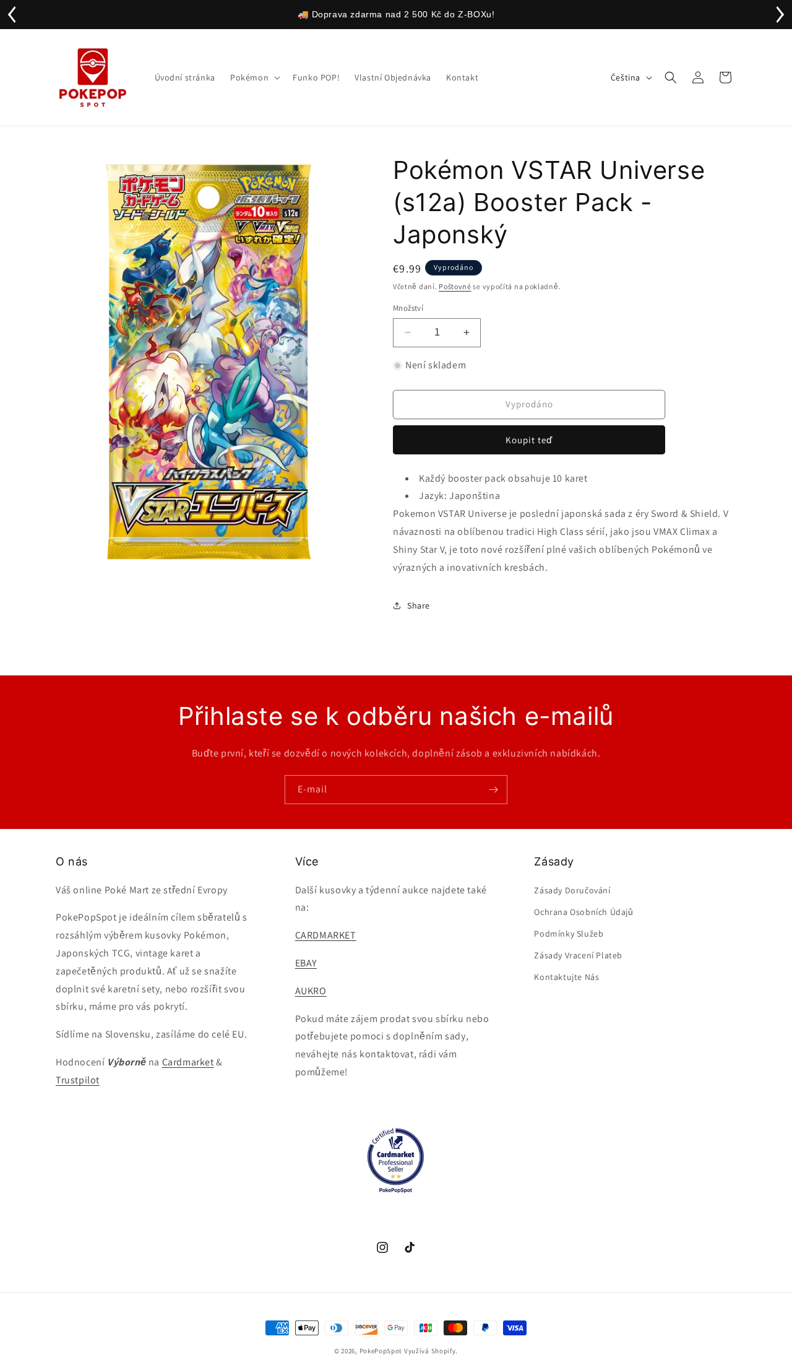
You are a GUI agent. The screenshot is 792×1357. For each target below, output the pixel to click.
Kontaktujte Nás (566, 976)
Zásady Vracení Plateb (578, 955)
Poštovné (455, 286)
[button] (254, 77)
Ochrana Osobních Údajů (583, 911)
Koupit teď (529, 440)
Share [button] (418, 605)
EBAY (306, 962)
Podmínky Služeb (568, 933)
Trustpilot (78, 1079)
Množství (408, 308)
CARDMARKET (325, 935)
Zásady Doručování (572, 890)
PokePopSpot (381, 1350)
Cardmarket (188, 1062)
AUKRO (311, 990)
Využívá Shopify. (431, 1350)
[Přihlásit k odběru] (493, 789)
